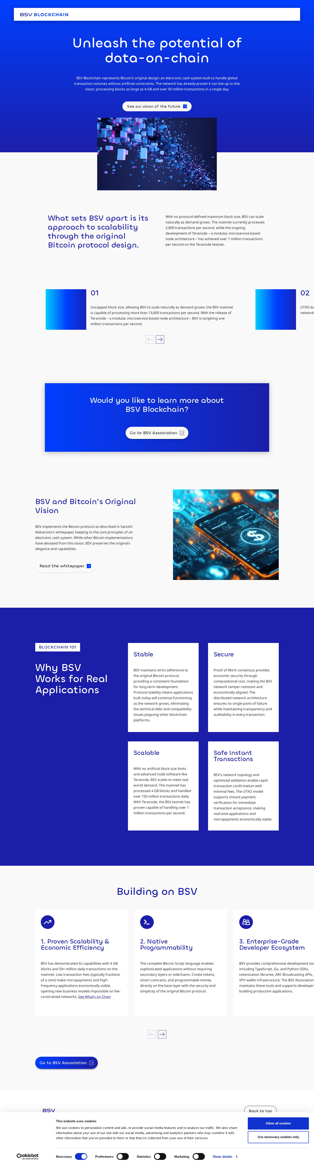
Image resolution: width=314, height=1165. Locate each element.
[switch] (123, 1156)
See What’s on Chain (94, 996)
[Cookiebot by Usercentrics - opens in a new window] (27, 1156)
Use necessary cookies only (278, 1137)
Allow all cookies (278, 1123)
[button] (150, 339)
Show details (222, 1156)
